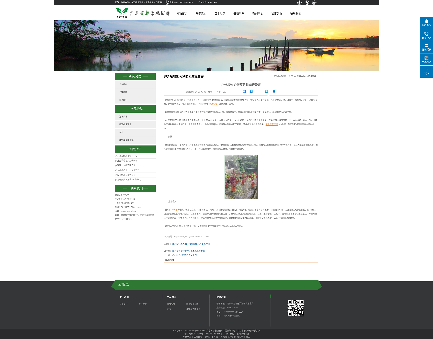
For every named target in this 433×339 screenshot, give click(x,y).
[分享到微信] (306, 3)
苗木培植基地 (178, 244)
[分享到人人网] (276, 91)
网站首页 (182, 13)
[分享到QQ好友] (299, 3)
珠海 (230, 337)
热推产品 (187, 337)
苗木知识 (123, 100)
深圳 (221, 337)
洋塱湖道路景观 (126, 140)
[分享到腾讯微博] (268, 91)
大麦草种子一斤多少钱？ (128, 170)
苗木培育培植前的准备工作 (184, 255)
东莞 (216, 337)
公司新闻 (123, 84)
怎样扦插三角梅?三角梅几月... (130, 179)
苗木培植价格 (191, 244)
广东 (211, 337)
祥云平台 (220, 334)
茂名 (248, 337)
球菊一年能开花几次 (126, 165)
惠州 (207, 337)
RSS (210, 2)
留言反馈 (276, 13)
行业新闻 (123, 92)
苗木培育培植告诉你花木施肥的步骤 (188, 251)
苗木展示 (219, 13)
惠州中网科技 (243, 334)
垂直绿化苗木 (125, 124)
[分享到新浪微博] (314, 3)
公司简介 (123, 304)
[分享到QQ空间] (253, 91)
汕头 (239, 337)
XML (216, 2)
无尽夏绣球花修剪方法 (127, 156)
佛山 (243, 337)
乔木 (121, 132)
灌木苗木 (123, 117)
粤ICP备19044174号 (193, 334)
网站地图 (202, 2)
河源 (225, 337)
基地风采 (238, 13)
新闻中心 (257, 13)
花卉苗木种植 (204, 244)
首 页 (291, 76)
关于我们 (201, 13)
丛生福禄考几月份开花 (127, 161)
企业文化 (143, 304)
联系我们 (295, 13)
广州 (234, 337)
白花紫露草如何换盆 (126, 175)
